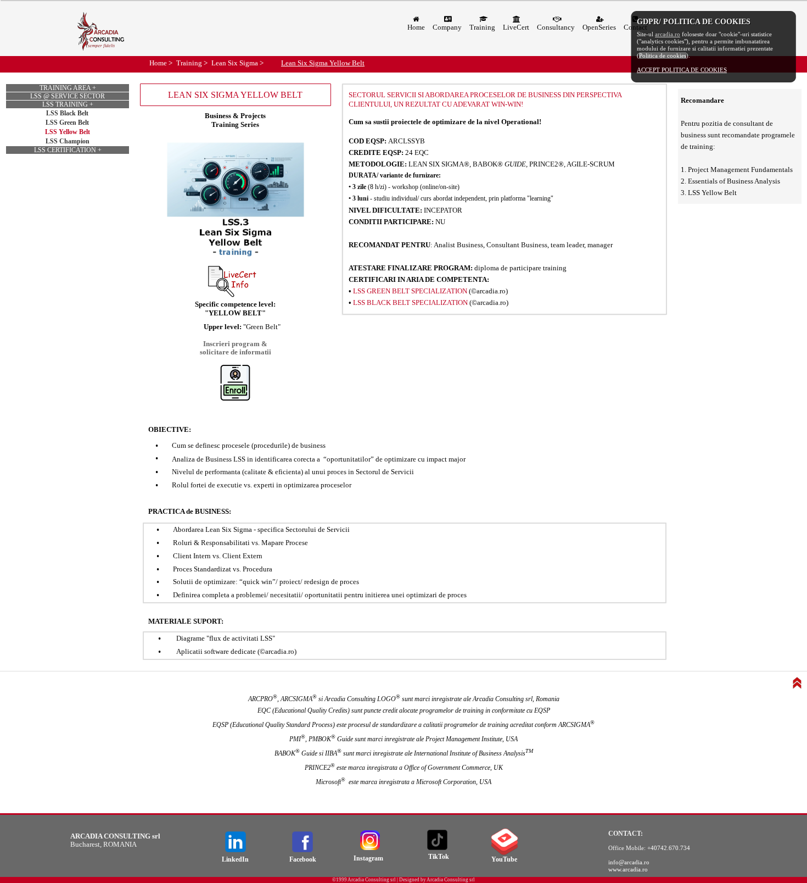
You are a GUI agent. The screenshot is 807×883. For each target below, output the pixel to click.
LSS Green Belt (67, 122)
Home (416, 27)
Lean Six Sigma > (237, 63)
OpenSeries (599, 27)
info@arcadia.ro (628, 862)
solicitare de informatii (235, 352)
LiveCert (516, 27)
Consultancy (556, 27)
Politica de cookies (662, 55)
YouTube (504, 859)
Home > (160, 63)
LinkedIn (235, 859)
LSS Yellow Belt (67, 132)
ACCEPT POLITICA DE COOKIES (682, 69)
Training (482, 27)
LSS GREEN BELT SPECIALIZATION (410, 291)
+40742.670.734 (668, 848)
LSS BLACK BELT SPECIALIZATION (410, 302)
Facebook (302, 859)
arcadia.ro (667, 34)
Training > (192, 63)
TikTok (438, 856)
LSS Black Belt (67, 113)
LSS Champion (67, 141)
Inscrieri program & (235, 344)
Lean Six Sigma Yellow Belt (323, 63)
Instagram (368, 858)
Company (447, 27)
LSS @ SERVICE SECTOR (67, 96)
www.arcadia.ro (628, 869)
